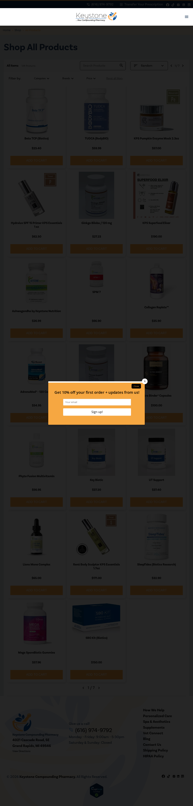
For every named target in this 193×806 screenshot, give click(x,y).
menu (186, 17)
